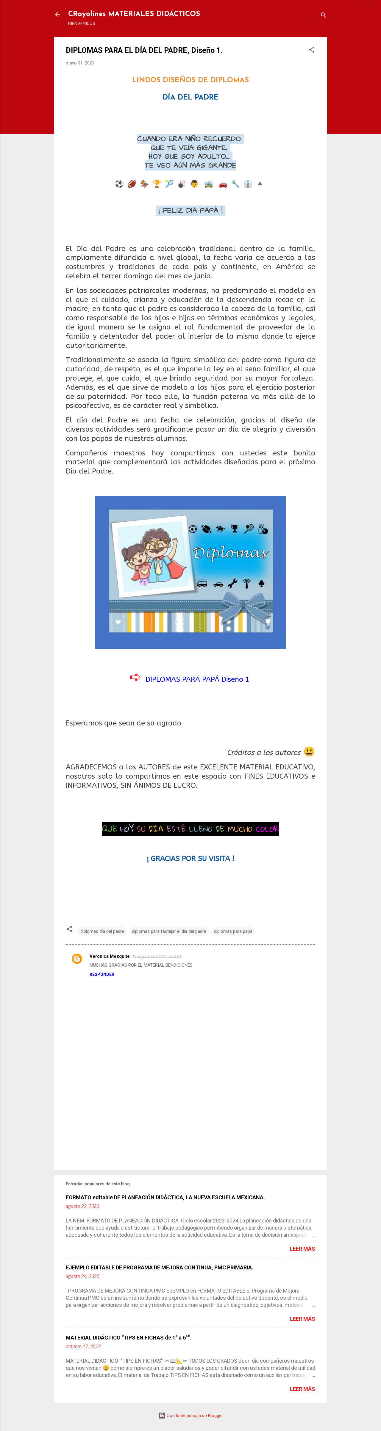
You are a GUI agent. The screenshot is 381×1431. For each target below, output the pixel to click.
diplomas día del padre (102, 931)
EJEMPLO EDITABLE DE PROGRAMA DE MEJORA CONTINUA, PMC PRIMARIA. (159, 1267)
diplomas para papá (233, 931)
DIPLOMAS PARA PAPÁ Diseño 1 (197, 679)
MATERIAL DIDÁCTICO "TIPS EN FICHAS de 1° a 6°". (128, 1337)
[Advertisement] (190, 1115)
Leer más (302, 1249)
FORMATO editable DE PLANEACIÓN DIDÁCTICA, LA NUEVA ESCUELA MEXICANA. (165, 1197)
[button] (311, 50)
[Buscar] (323, 16)
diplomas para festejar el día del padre (169, 931)
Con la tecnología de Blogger (194, 1415)
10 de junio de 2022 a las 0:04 (156, 956)
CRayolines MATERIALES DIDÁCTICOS (134, 14)
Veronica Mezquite (110, 956)
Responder (102, 974)
